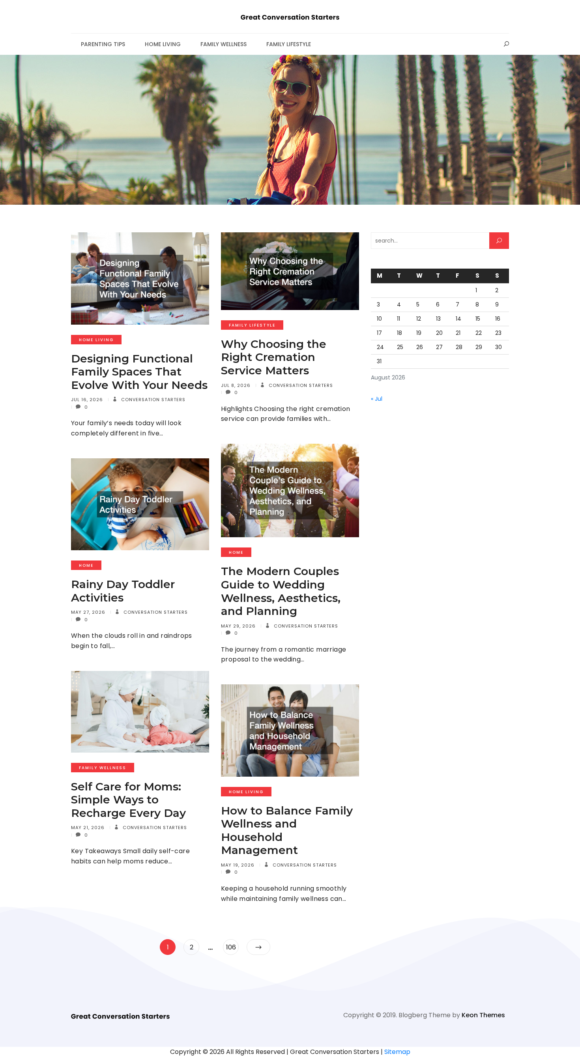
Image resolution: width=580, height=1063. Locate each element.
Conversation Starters (152, 399)
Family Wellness (223, 44)
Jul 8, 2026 (236, 385)
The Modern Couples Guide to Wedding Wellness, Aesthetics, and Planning (281, 591)
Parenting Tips (103, 44)
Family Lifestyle (288, 44)
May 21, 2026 (88, 827)
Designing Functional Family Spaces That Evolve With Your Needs (139, 372)
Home (236, 552)
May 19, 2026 (237, 865)
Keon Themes (483, 1015)
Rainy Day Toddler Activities (123, 590)
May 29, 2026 (238, 626)
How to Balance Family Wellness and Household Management (287, 830)
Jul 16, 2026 (87, 399)
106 (232, 947)
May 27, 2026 (88, 612)
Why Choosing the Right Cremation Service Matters (273, 357)
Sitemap (397, 1051)
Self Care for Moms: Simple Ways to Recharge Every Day (128, 800)
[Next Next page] (258, 947)
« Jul (376, 399)
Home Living (163, 44)
